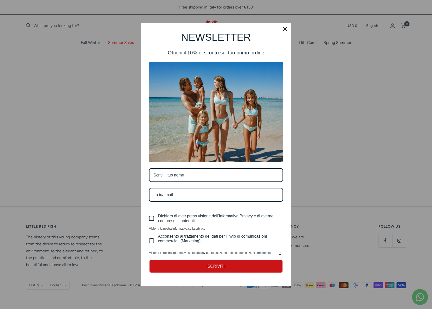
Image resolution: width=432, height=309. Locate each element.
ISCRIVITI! (216, 266)
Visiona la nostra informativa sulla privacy (177, 228)
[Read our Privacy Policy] (280, 253)
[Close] (285, 29)
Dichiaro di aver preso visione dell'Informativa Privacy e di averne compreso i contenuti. (216, 218)
